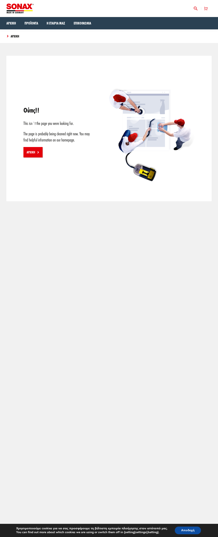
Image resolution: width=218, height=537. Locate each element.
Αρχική (11, 23)
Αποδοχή (188, 530)
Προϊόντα (31, 23)
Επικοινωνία (82, 23)
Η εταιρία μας (56, 23)
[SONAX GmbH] (20, 8)
